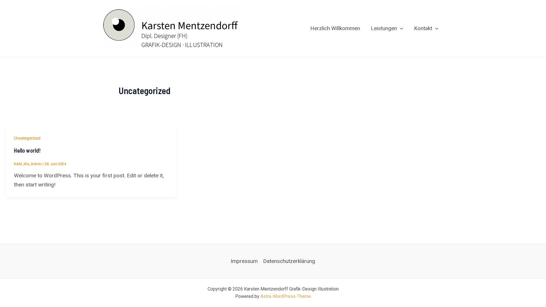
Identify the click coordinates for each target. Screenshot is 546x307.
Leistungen (384, 28)
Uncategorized (27, 138)
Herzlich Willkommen (335, 28)
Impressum (244, 261)
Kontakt (423, 28)
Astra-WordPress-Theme (285, 296)
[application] (400, 28)
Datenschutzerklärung (289, 261)
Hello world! (27, 150)
